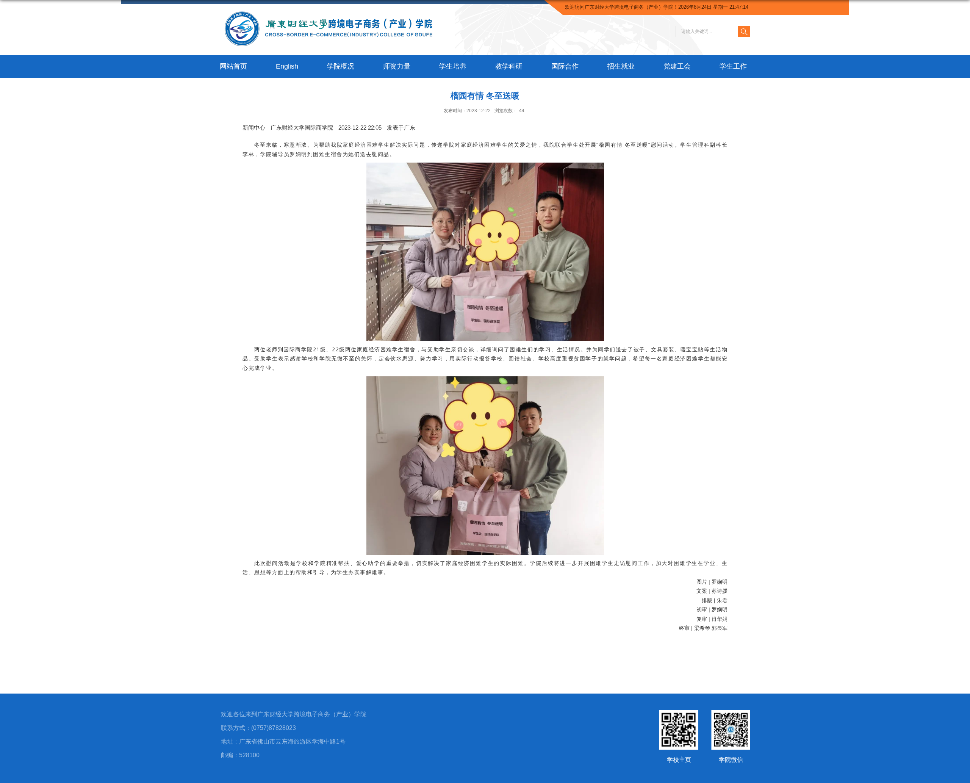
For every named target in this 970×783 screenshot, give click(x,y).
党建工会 (677, 66)
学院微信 (731, 759)
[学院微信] (730, 716)
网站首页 (233, 66)
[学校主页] (678, 716)
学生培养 (452, 66)
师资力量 (396, 66)
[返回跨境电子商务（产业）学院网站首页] (330, 8)
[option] (401, 128)
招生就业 (621, 66)
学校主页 (679, 759)
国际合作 (565, 66)
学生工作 (733, 66)
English (287, 66)
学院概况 (340, 66)
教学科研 (509, 66)
